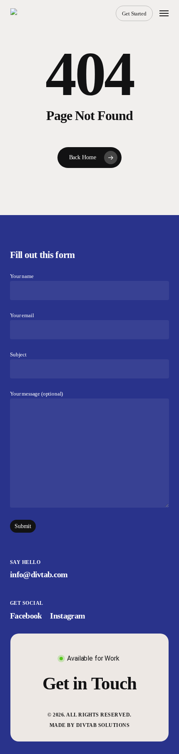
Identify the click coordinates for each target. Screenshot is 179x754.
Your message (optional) (36, 394)
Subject (18, 355)
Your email (22, 315)
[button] (164, 13)
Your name (22, 276)
